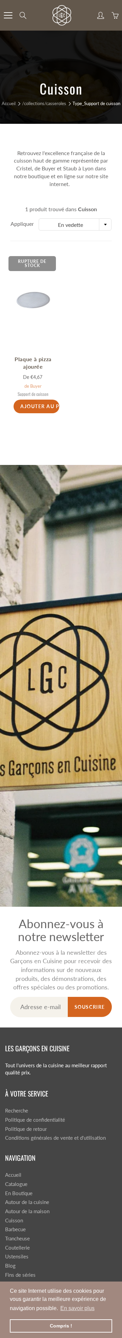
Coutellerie (17, 1248)
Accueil (9, 103)
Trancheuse (17, 1238)
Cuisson (14, 1220)
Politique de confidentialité (35, 1120)
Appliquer (22, 223)
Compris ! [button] (61, 1325)
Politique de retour (26, 1129)
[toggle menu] (8, 15)
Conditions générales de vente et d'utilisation (55, 1138)
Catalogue (16, 1184)
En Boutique (19, 1193)
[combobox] (75, 224)
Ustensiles (16, 1256)
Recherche (16, 1111)
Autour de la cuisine (27, 1202)
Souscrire (90, 1007)
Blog (10, 1266)
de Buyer (33, 386)
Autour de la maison (27, 1211)
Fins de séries (20, 1275)
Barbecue (15, 1229)
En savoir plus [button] (77, 1308)
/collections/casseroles (44, 103)
